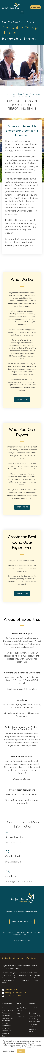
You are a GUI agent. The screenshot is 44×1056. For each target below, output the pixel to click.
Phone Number (15, 837)
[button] (22, 12)
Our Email (11, 876)
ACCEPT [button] (20, 1051)
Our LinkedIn (13, 856)
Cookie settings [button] (9, 1051)
